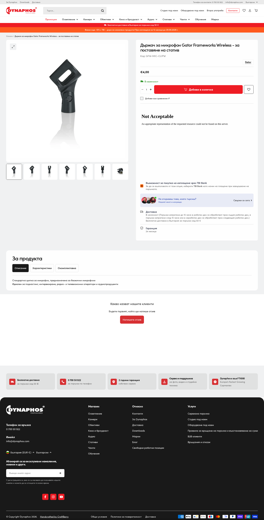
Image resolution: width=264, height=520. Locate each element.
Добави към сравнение (156, 98)
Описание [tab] (20, 268)
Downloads (24, 2)
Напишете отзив (132, 319)
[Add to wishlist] (249, 89)
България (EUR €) (20, 452)
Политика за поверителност (126, 516)
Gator (248, 62)
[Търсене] (102, 10)
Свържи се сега (241, 200)
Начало (9, 36)
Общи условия (99, 516)
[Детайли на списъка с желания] (244, 10)
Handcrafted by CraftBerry (54, 516)
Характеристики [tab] (42, 268)
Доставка (36, 2)
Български (250, 2)
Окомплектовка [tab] (67, 268)
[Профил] (250, 10)
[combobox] (74, 10)
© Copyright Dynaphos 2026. (21, 516)
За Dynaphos (11, 2)
